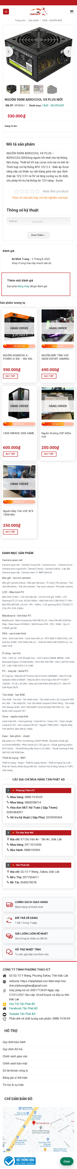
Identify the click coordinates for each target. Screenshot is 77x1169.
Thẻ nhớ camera (27, 586)
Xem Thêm (38, 235)
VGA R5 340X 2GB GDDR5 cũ (53, 642)
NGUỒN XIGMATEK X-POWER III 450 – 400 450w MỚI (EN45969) (18, 357)
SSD (4, 658)
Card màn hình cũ (34, 638)
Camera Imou (49, 564)
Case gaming (25, 721)
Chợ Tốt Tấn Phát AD (22, 1004)
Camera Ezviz (65, 564)
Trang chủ (20, 20)
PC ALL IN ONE (20, 683)
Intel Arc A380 (9, 642)
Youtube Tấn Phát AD (22, 1014)
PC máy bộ (7, 675)
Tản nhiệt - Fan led (11, 699)
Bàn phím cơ (8, 740)
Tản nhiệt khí (19, 703)
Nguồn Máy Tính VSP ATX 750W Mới (18, 513)
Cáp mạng (7, 770)
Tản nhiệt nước (30, 699)
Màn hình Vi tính (10, 597)
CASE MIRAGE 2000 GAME (18, 433)
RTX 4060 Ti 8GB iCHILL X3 (58, 638)
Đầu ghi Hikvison (36, 582)
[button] (6, 12)
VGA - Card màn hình (12, 638)
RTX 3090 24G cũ (27, 642)
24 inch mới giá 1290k (49, 597)
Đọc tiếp (10, 376)
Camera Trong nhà (30, 564)
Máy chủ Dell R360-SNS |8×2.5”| (45, 683)
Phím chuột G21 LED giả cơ (35, 744)
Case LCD (52, 721)
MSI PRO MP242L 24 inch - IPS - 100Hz (21, 604)
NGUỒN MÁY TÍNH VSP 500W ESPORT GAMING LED (55, 357)
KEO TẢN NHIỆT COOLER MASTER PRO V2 (42, 707)
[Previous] (8, 51)
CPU (52, 624)
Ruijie (21, 762)
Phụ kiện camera (64, 586)
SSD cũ (12, 658)
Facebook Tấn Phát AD (23, 1008)
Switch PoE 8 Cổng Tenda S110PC (55, 766)
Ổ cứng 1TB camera (57, 582)
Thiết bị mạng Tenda (36, 762)
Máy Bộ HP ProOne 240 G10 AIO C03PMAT (36, 675)
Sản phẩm (34, 20)
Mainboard (7, 620)
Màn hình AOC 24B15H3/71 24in (55, 600)
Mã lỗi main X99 (40, 624)
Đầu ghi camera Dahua (13, 582)
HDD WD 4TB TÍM (44, 661)
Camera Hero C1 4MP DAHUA (36, 572)
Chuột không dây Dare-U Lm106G (33, 748)
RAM (58, 624)
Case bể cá (39, 721)
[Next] (68, 51)
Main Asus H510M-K (19, 624)
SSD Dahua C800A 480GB (50, 658)
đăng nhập (24, 286)
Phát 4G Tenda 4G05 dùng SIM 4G (19, 766)
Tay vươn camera (45, 586)
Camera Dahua (52, 568)
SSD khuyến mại (26, 658)
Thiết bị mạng (9, 762)
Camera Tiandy (35, 568)
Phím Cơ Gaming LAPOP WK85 (32, 740)
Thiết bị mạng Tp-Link (59, 762)
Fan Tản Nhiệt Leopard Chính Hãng (45, 703)
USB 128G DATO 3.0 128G (20, 665)
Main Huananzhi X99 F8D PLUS (31, 620)
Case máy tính (9, 721)
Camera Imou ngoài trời (14, 568)
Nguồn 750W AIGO (49, 725)
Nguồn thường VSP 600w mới (56, 435)
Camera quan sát (11, 564)
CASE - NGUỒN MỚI (52, 20)
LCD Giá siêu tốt (28, 597)
